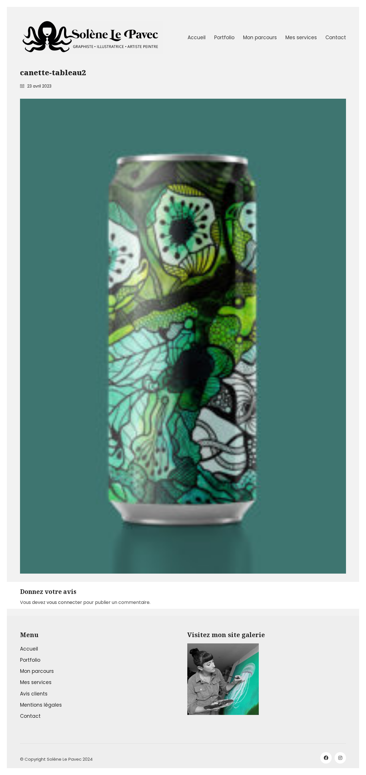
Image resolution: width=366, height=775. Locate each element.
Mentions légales (41, 704)
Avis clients (33, 693)
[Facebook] (326, 758)
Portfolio (30, 660)
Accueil (29, 648)
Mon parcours (37, 671)
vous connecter (64, 602)
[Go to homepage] (91, 37)
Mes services (35, 682)
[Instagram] (340, 758)
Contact (30, 716)
